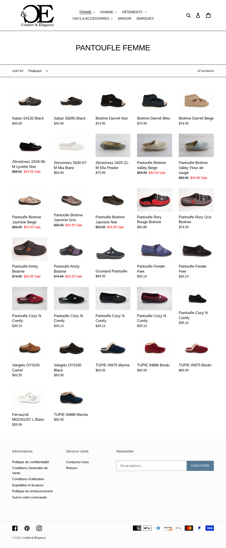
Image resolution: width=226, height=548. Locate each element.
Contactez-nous (77, 462)
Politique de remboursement (32, 491)
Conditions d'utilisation (28, 479)
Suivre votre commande (29, 497)
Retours (71, 468)
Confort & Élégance (34, 537)
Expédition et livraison (27, 485)
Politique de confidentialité (30, 462)
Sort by (18, 71)
